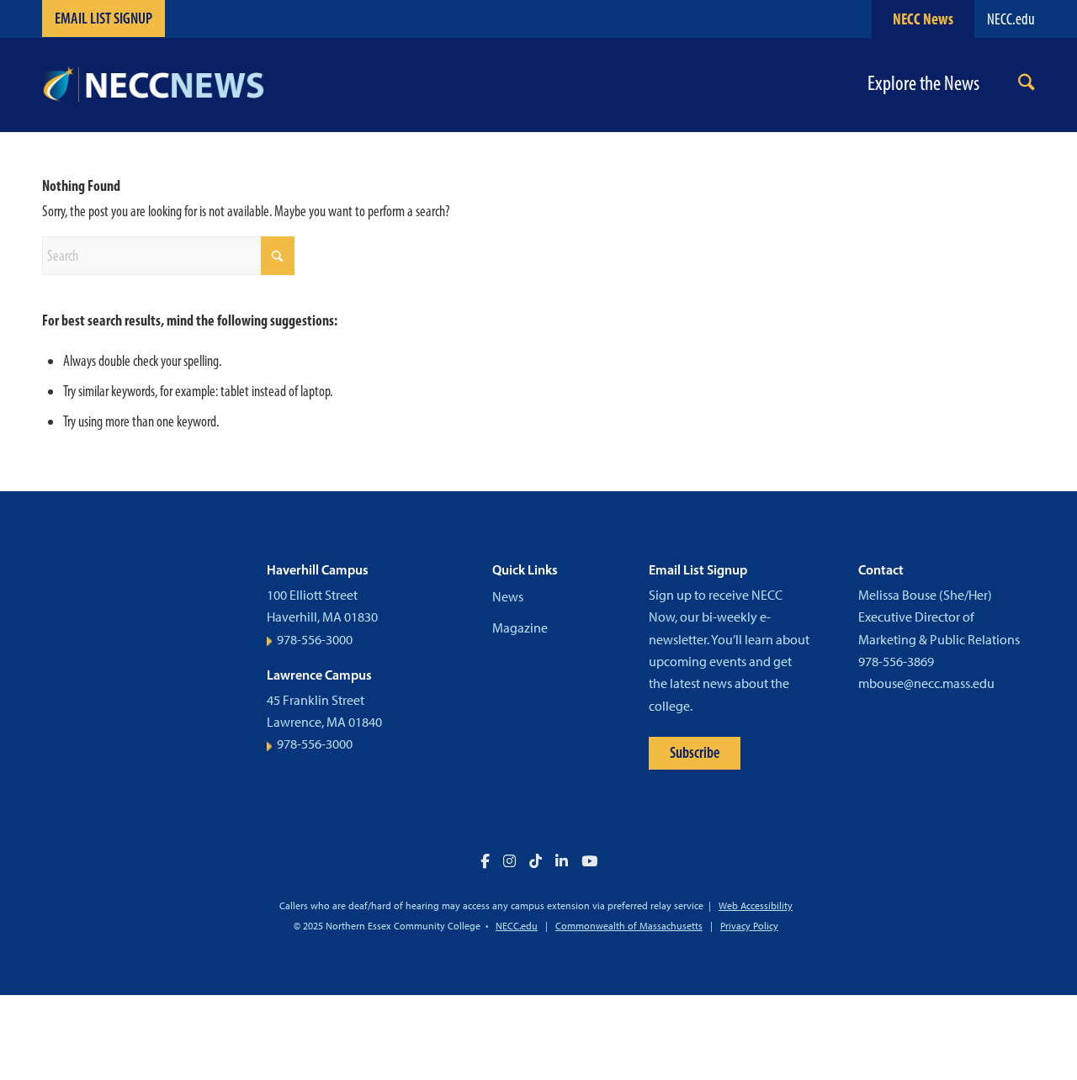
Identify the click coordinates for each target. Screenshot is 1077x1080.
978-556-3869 (896, 662)
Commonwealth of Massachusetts (629, 926)
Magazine (520, 628)
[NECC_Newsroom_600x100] (153, 85)
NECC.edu (1011, 19)
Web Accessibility (756, 906)
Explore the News (923, 83)
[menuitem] (1026, 85)
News (507, 597)
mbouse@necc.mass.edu (926, 683)
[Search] (1026, 85)
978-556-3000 (315, 640)
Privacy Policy (749, 926)
